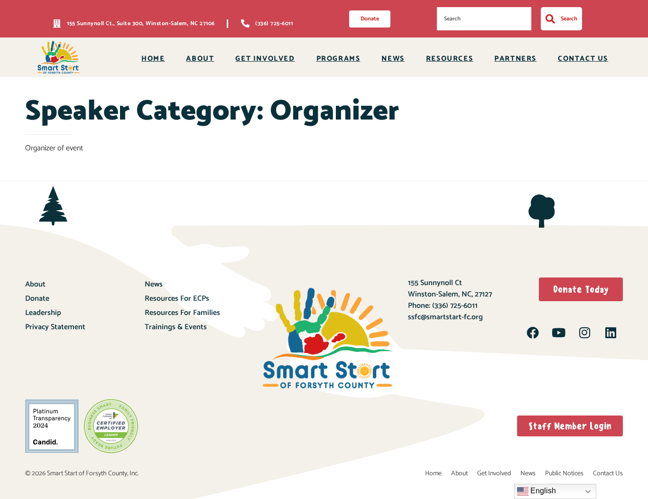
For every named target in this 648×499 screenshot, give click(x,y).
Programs (338, 59)
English (542, 491)
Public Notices (564, 473)
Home (153, 59)
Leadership (43, 312)
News (392, 59)
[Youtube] (558, 332)
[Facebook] (532, 332)
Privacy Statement (55, 327)
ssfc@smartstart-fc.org (445, 317)
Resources (449, 59)
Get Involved (265, 59)
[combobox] (484, 18)
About (200, 59)
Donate (37, 298)
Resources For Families (182, 312)
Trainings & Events (176, 327)
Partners (515, 59)
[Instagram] (584, 332)
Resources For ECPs (177, 298)
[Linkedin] (610, 332)
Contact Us (583, 59)
